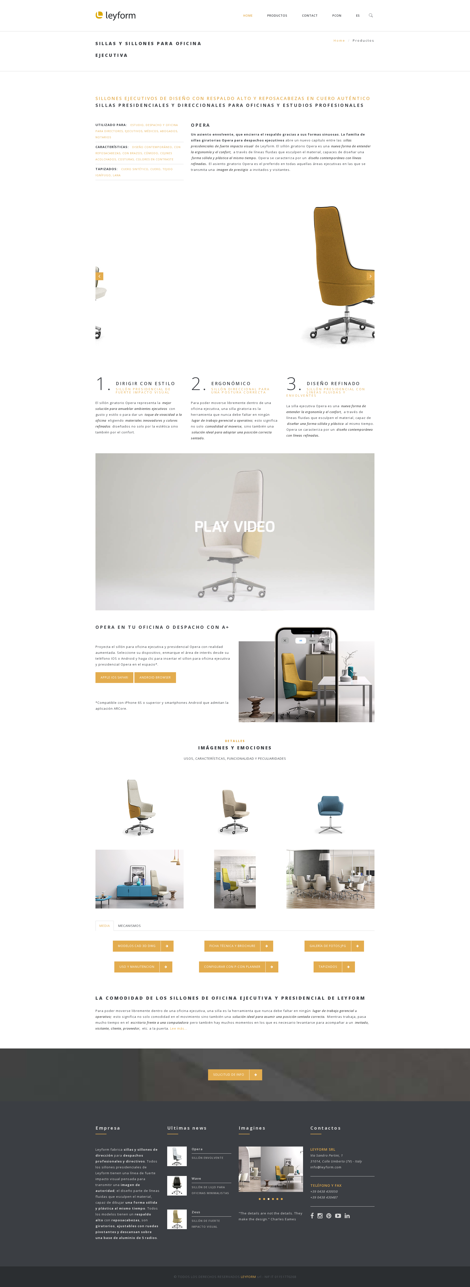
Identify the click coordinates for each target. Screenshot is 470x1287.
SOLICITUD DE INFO (228, 1074)
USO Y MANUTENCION (136, 967)
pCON (336, 15)
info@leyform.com (325, 1167)
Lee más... (178, 1028)
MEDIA (104, 925)
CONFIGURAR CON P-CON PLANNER (232, 967)
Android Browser (155, 677)
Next (371, 276)
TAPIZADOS (328, 967)
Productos (277, 15)
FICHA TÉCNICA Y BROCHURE (232, 946)
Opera (197, 1149)
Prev (99, 276)
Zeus (196, 1212)
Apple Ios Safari (114, 677)
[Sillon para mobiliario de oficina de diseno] (235, 520)
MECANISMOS (129, 925)
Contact (310, 15)
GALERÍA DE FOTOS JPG (328, 946)
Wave (196, 1178)
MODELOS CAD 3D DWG (137, 946)
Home (248, 15)
